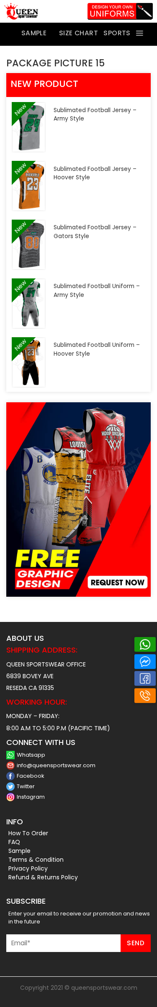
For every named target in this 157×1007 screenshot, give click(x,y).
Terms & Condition (36, 859)
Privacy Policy (28, 868)
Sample (19, 851)
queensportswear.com (104, 987)
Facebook (30, 776)
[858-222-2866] (145, 695)
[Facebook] (145, 678)
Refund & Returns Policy (43, 877)
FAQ (14, 842)
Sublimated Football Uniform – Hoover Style (97, 349)
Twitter (26, 786)
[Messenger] (145, 661)
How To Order (28, 833)
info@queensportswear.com (56, 765)
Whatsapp (31, 755)
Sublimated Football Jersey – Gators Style (95, 231)
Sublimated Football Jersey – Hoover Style (95, 173)
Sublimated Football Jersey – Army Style (95, 114)
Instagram (31, 797)
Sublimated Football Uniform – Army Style (97, 290)
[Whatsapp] (145, 644)
